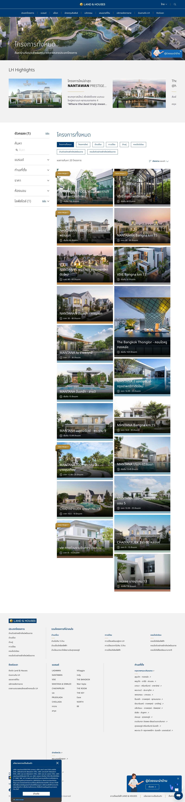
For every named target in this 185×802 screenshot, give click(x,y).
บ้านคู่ (124, 144)
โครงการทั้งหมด (65, 144)
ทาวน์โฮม (111, 144)
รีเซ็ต (47, 133)
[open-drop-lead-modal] (158, 53)
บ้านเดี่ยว (98, 144)
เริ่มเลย (151, 786)
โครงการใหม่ (83, 144)
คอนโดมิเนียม (138, 144)
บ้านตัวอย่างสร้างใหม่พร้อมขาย (71, 151)
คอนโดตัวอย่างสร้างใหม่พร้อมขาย (103, 151)
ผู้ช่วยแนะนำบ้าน (172, 53)
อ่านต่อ (36, 793)
